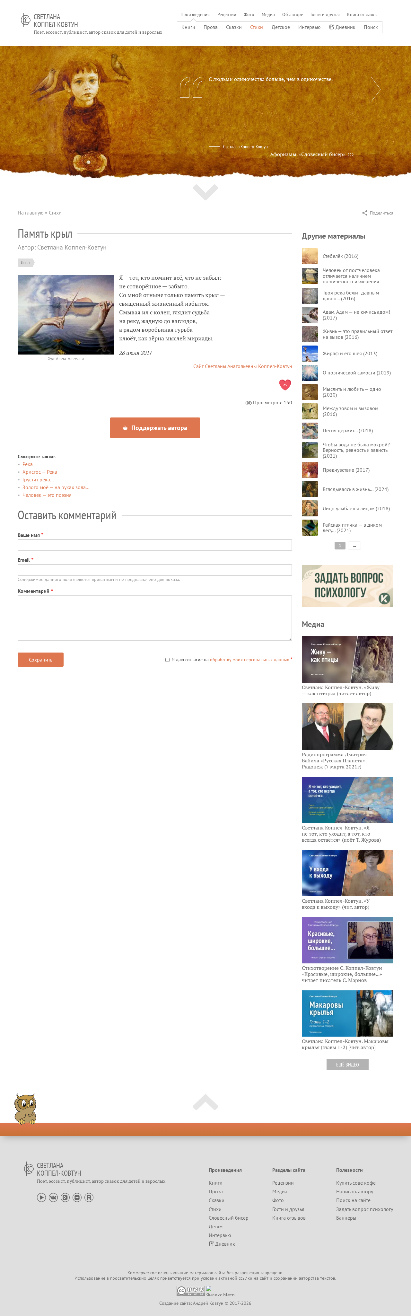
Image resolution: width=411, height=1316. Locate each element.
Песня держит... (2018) (348, 430)
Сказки (234, 27)
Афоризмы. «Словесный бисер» (307, 154)
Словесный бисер (229, 1218)
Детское (281, 27)
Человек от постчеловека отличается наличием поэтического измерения (351, 276)
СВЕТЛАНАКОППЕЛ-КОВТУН (56, 20)
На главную (31, 212)
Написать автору (354, 1191)
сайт (264, 1278)
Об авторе (292, 14)
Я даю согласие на (230, 659)
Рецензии (226, 14)
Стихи (256, 27)
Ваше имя (29, 535)
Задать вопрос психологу (364, 1209)
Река (27, 464)
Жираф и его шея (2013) (350, 353)
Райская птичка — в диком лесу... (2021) (352, 528)
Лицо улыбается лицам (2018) (356, 508)
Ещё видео (347, 1064)
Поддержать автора (158, 428)
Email (24, 560)
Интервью (309, 27)
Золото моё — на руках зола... (55, 487)
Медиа (268, 14)
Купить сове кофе (356, 1183)
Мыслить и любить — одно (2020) (352, 392)
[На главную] (26, 20)
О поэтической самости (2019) (357, 372)
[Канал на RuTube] (88, 1197)
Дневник (345, 27)
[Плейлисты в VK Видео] (65, 1197)
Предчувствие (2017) (346, 470)
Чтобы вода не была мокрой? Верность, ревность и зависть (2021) (356, 450)
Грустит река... (38, 479)
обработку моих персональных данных (249, 659)
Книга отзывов (362, 14)
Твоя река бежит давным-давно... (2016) (352, 295)
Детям (216, 1226)
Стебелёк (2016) (340, 256)
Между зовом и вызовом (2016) (350, 411)
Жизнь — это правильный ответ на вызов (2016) (357, 334)
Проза (211, 27)
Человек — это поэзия (47, 495)
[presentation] (376, 89)
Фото (249, 14)
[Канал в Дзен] (77, 1197)
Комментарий (33, 591)
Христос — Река (39, 472)
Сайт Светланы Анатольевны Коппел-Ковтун (242, 366)
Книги (188, 27)
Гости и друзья (325, 14)
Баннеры (346, 1218)
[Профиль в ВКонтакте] (53, 1197)
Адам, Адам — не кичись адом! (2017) (356, 315)
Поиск (371, 27)
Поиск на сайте (353, 1200)
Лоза (25, 262)
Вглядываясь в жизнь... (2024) (356, 489)
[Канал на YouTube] (41, 1197)
